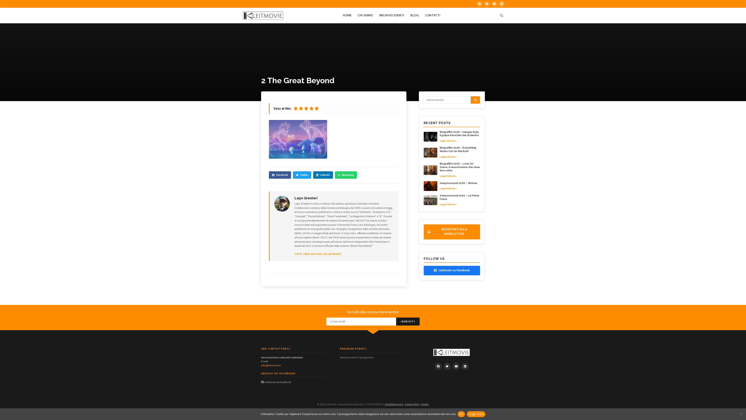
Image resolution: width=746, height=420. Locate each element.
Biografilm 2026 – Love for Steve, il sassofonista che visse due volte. (460, 167)
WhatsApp (348, 174)
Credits (425, 404)
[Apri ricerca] (501, 15)
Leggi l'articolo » (448, 140)
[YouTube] (494, 4)
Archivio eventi (391, 15)
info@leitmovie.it (271, 365)
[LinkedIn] (501, 4)
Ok (461, 414)
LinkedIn (325, 174)
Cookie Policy (412, 404)
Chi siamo (365, 15)
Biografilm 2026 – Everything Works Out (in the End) (458, 149)
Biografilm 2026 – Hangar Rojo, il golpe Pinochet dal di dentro (459, 133)
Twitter (304, 174)
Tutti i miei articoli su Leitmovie (318, 254)
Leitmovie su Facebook (277, 382)
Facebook (282, 174)
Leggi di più (476, 414)
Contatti (432, 15)
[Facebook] (479, 4)
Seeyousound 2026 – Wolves (458, 183)
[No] (741, 414)
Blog (414, 15)
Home (347, 15)
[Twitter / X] (487, 4)
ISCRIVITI (408, 321)
